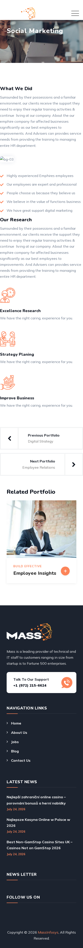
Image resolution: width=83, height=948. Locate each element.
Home (16, 723)
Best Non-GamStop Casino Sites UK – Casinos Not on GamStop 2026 (39, 845)
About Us (19, 732)
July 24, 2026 (16, 809)
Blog (15, 751)
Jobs (15, 742)
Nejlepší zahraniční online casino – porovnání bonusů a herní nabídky (36, 800)
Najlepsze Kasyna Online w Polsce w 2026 (38, 822)
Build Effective (27, 566)
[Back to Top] (71, 931)
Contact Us (21, 760)
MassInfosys (48, 932)
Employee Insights (34, 573)
